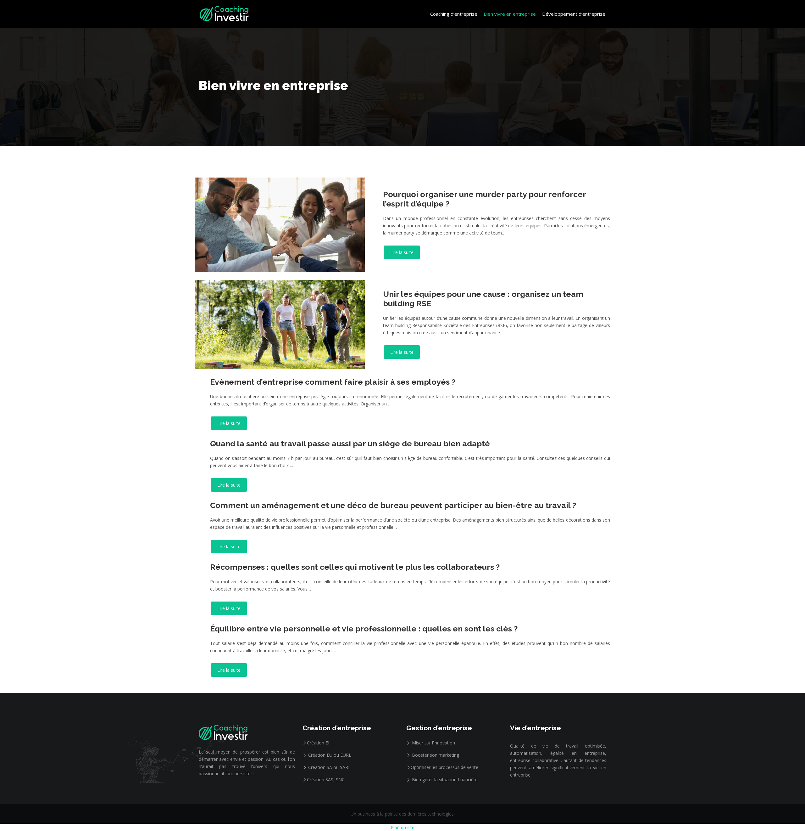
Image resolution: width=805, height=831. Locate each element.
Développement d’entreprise (573, 14)
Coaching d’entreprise (453, 14)
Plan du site (402, 827)
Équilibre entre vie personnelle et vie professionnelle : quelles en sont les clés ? (364, 628)
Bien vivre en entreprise (510, 14)
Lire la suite (402, 252)
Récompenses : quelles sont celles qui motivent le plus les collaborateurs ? (355, 567)
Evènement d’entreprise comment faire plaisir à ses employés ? (332, 382)
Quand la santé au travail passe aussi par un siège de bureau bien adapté (350, 443)
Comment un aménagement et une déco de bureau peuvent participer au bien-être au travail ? (393, 505)
